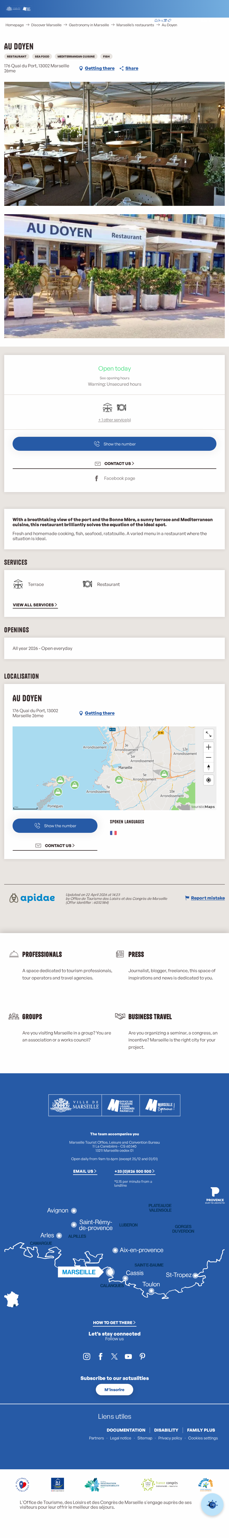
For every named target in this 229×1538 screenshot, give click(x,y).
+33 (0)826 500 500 (133, 1171)
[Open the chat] (212, 1504)
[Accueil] (156, 21)
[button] (191, 21)
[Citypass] (165, 21)
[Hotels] (160, 21)
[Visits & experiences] (169, 21)
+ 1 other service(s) (114, 419)
